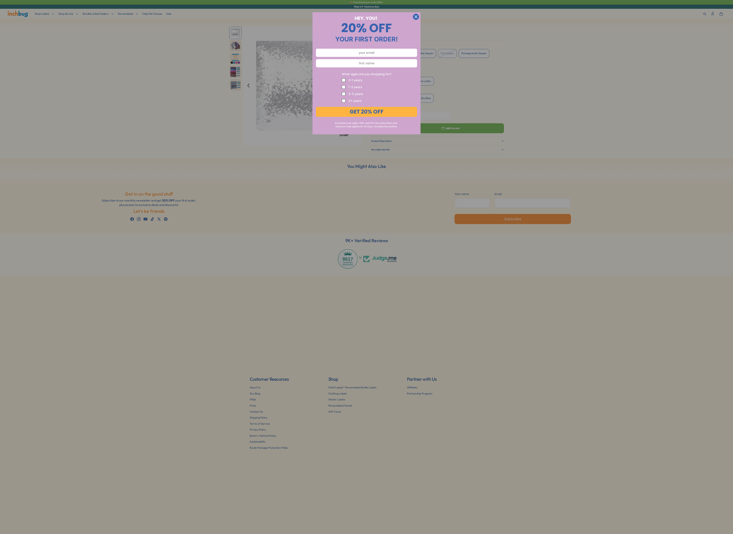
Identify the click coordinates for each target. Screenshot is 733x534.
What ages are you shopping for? (367, 74)
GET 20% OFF (366, 111)
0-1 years (355, 80)
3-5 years (356, 94)
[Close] (416, 16)
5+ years (355, 101)
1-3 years (355, 87)
